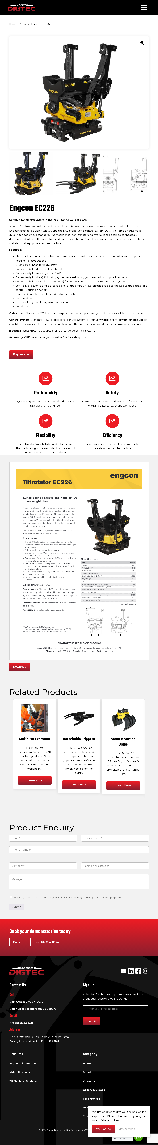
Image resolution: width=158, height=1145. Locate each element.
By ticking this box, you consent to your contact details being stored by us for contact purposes (67, 897)
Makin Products (19, 1072)
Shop (23, 24)
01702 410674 (50, 942)
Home (12, 24)
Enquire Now (21, 354)
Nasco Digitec (22, 7)
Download (19, 666)
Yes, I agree (103, 1129)
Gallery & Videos (94, 1089)
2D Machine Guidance (24, 1081)
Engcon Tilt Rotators (23, 1063)
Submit (16, 906)
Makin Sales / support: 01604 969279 (33, 1008)
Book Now (20, 942)
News (86, 1107)
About (87, 1072)
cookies (107, 1112)
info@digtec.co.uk (21, 1022)
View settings (126, 1129)
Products (89, 1081)
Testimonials (91, 1098)
